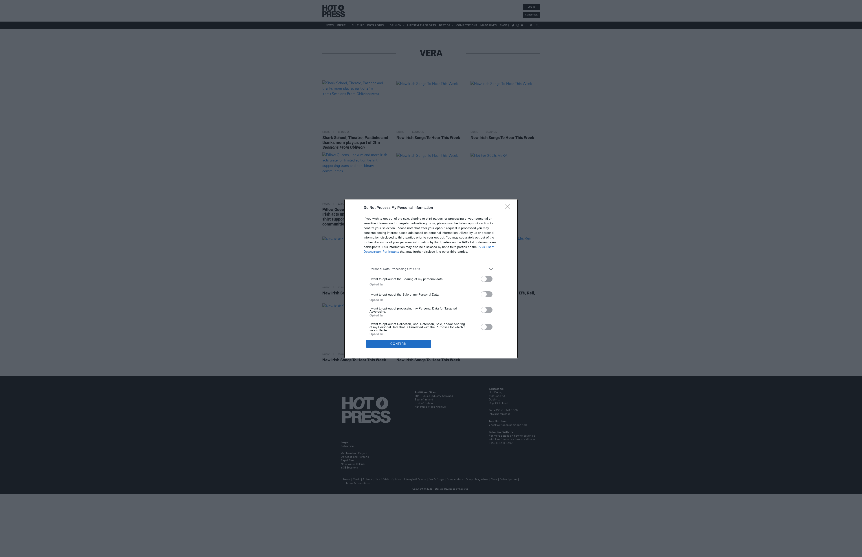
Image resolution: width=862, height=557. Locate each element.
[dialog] (431, 278)
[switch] (487, 279)
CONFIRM (398, 343)
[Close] (508, 208)
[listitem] (431, 269)
